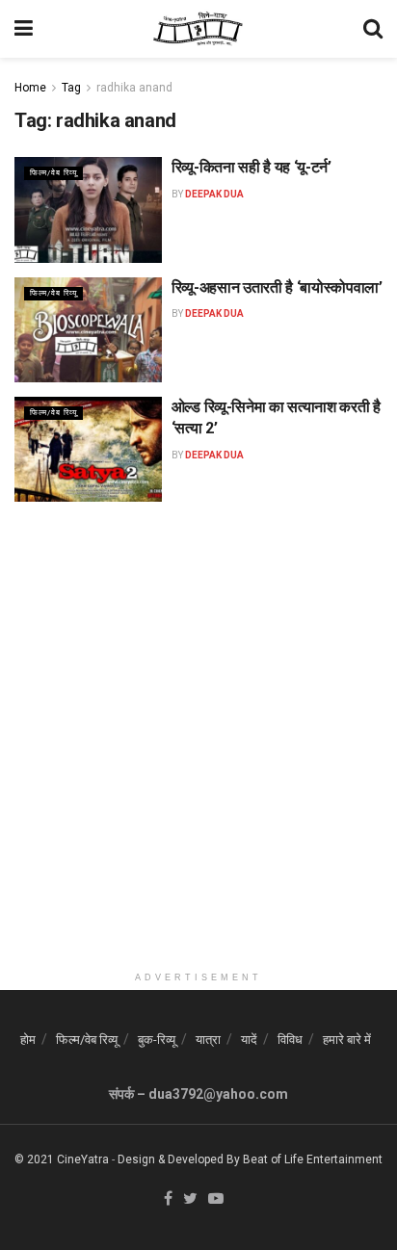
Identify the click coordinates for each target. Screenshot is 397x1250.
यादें (249, 1039)
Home (30, 87)
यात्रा (208, 1039)
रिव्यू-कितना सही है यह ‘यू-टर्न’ (251, 167)
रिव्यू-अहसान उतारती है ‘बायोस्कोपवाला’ (277, 287)
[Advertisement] (198, 763)
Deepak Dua (214, 194)
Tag (71, 87)
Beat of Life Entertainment (313, 1159)
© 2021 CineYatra (61, 1159)
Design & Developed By (179, 1159)
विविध (290, 1039)
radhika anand (134, 87)
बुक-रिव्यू (156, 1039)
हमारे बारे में (347, 1039)
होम (28, 1039)
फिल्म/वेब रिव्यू (53, 173)
